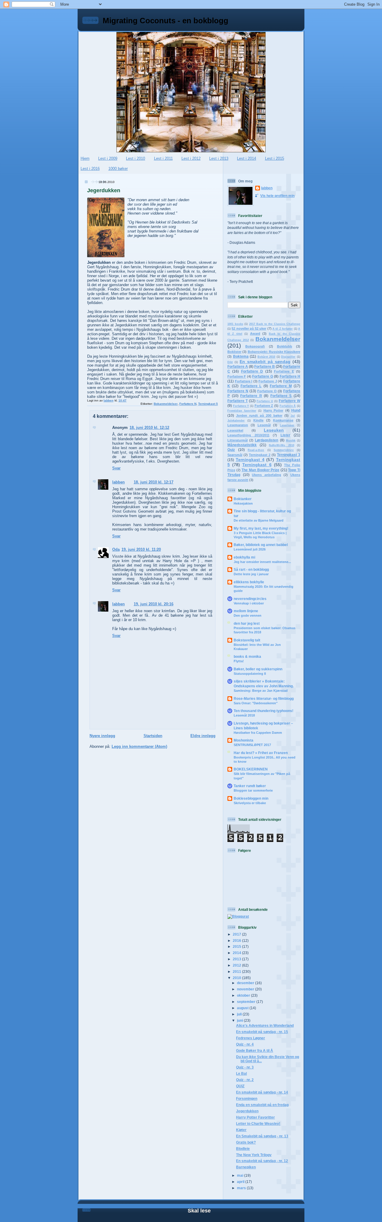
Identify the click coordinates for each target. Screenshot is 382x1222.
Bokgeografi (255, 346)
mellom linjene (246, 611)
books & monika (247, 656)
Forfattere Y (241, 405)
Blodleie (243, 1148)
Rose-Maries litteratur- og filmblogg (264, 698)
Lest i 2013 (218, 158)
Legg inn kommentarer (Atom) (139, 746)
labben (118, 482)
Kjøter (241, 1130)
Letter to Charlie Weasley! (258, 1123)
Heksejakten (243, 503)
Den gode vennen (247, 615)
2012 (237, 965)
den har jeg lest (247, 623)
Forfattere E (284, 371)
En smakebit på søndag (265, 361)
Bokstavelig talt (247, 640)
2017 (237, 934)
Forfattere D (252, 371)
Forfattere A (237, 366)
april (241, 1182)
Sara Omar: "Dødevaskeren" (256, 703)
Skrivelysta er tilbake (250, 803)
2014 (237, 953)
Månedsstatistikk (242, 445)
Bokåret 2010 (266, 356)
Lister (285, 435)
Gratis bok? (246, 1142)
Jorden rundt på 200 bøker (259, 415)
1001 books (235, 323)
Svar (116, 468)
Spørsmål (234, 455)
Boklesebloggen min (251, 798)
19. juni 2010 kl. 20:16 (153, 604)
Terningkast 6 (256, 464)
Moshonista (243, 740)
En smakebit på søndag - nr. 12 (262, 1161)
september (246, 1002)
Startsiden (153, 735)
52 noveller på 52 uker (249, 328)
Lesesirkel (235, 430)
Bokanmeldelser (166, 403)
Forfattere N (187, 403)
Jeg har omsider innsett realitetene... (262, 562)
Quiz (231, 450)
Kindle (258, 420)
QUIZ (240, 1086)
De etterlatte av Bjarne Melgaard (259, 520)
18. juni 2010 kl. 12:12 (149, 427)
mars (242, 1188)
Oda (116, 549)
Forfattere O (267, 391)
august (243, 1008)
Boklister (234, 351)
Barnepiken (246, 1167)
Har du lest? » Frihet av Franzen (261, 753)
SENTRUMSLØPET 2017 (252, 745)
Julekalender (236, 420)
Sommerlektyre (284, 450)
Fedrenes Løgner (250, 1038)
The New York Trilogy (254, 1155)
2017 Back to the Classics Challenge (275, 323)
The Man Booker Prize (260, 470)
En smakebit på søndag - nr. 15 (262, 1032)
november (246, 989)
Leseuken (274, 430)
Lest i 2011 (163, 158)
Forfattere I (243, 381)
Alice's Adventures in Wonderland (265, 1025)
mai (240, 1175)
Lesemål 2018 (244, 715)
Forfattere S (281, 396)
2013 (237, 959)
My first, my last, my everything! (261, 528)
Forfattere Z (264, 405)
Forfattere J (267, 381)
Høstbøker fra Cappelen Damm (258, 732)
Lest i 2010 (135, 158)
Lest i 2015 (274, 158)
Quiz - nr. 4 (245, 1044)
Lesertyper (287, 425)
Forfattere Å (288, 405)
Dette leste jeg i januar (251, 574)
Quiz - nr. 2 (245, 1080)
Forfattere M (281, 386)
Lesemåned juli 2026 (250, 549)
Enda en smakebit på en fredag (262, 1105)
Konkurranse (283, 420)
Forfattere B (264, 366)
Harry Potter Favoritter (255, 1117)
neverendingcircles (250, 599)
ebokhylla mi (244, 557)
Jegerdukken (247, 1111)
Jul (293, 415)
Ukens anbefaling (266, 475)
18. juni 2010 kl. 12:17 (153, 482)
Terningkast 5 (208, 403)
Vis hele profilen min (277, 196)
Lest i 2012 (191, 158)
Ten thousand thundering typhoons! (263, 711)
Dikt (230, 362)
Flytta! (239, 661)
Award (255, 333)
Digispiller (288, 356)
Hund (295, 410)
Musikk (290, 440)
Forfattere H (290, 376)
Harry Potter (274, 410)
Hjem (85, 158)
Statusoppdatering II (250, 673)
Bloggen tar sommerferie (253, 790)
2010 (237, 978)
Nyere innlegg (102, 735)
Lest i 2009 (107, 158)
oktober (244, 995)
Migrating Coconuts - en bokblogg (165, 20)
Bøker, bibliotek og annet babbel (261, 545)
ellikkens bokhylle (249, 582)
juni (240, 1020)
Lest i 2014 (246, 158)
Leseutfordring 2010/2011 (248, 435)
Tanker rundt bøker (250, 786)
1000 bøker (118, 168)
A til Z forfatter (282, 328)
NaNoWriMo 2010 (281, 445)
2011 (237, 971)
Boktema (241, 356)
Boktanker (243, 499)
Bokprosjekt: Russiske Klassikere (274, 351)
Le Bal (241, 1073)
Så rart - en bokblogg (251, 569)
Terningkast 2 (259, 455)
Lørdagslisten (266, 440)
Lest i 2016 (90, 168)
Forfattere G (262, 376)
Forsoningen (246, 1098)
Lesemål (264, 425)
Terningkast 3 (288, 455)
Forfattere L (251, 386)
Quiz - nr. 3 (245, 1067)
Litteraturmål (237, 440)
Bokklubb (284, 346)
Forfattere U (265, 401)
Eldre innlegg (202, 735)
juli (240, 1014)
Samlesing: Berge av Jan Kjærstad (261, 690)
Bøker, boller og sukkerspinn (258, 669)
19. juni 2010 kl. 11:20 (141, 549)
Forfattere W (289, 401)
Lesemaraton (237, 425)
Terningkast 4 (250, 459)
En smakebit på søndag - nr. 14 (262, 1092)
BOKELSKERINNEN (251, 769)
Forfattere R (251, 396)
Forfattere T (237, 401)
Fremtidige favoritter (241, 410)
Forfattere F (236, 376)
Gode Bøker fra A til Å (254, 1050)
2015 (237, 946)
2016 (237, 940)
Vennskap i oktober (249, 603)
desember (246, 983)
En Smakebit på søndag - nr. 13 (262, 1136)
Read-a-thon (256, 450)
